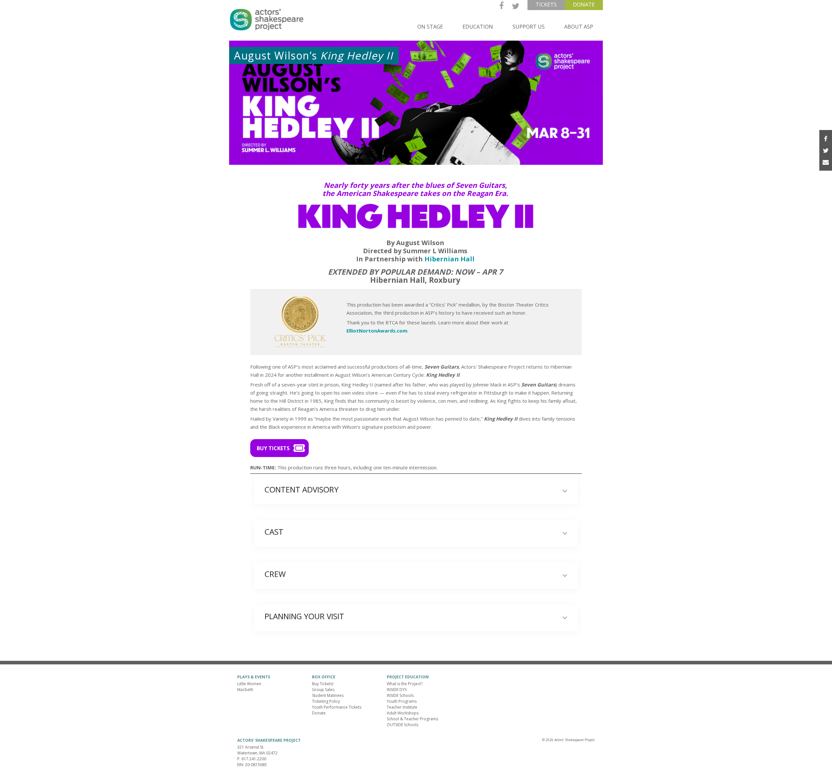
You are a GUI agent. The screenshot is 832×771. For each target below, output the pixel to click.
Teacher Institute (402, 707)
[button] (279, 448)
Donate (584, 4)
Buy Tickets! (322, 683)
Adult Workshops (403, 713)
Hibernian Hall (449, 259)
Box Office (323, 677)
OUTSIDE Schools (402, 724)
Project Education (408, 677)
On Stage (430, 26)
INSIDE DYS (397, 689)
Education (477, 26)
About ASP (578, 26)
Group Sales (323, 689)
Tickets (546, 4)
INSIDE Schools (400, 695)
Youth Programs (402, 701)
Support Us (529, 26)
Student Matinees (328, 695)
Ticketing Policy (326, 701)
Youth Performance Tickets (336, 707)
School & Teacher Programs (412, 719)
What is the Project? (404, 683)
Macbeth (245, 689)
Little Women (249, 683)
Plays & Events (253, 677)
